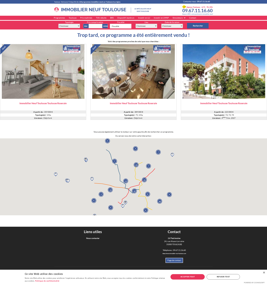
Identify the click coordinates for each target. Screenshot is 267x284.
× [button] (264, 273)
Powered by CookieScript (254, 282)
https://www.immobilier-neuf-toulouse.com (174, 253)
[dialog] (133, 277)
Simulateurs (178, 18)
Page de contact (174, 260)
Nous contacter (93, 238)
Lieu (146, 22)
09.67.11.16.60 (197, 10)
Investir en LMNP (161, 18)
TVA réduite (101, 18)
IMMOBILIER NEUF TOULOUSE (92, 9)
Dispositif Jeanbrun (125, 18)
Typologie (69, 22)
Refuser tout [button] (223, 277)
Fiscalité (120, 22)
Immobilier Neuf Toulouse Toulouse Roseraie (43, 103)
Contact (192, 18)
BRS (112, 18)
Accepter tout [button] (188, 277)
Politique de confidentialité (47, 281)
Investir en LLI (144, 18)
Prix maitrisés (86, 18)
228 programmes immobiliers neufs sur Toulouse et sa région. (100, 2)
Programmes (59, 18)
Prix (95, 22)
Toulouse (72, 18)
